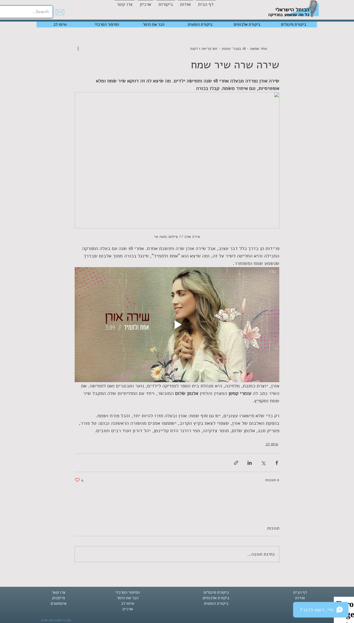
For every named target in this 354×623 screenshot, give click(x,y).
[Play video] (177, 324)
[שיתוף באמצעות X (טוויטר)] (263, 462)
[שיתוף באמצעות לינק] (236, 462)
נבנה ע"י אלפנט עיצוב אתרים (56, 620)
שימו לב (272, 444)
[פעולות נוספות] (78, 48)
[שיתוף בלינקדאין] (249, 462)
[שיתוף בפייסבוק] (276, 462)
